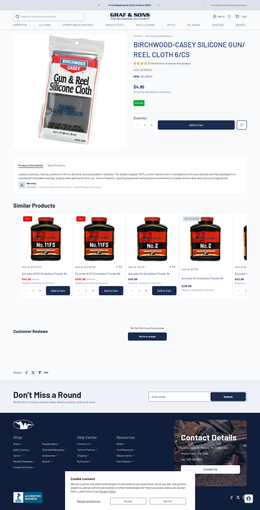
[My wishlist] (229, 16)
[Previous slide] (99, 5)
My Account (83, 461)
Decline (167, 501)
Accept (128, 501)
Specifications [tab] (56, 165)
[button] (142, 63)
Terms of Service (86, 449)
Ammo (16, 443)
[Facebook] (26, 373)
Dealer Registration (237, 5)
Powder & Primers (23, 467)
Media (120, 443)
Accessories (48, 455)
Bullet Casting (20, 449)
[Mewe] (46, 373)
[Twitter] (33, 373)
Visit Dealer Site (218, 5)
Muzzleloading (49, 443)
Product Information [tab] (30, 165)
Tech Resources (125, 449)
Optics (16, 455)
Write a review (147, 336)
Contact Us (83, 443)
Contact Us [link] (210, 469)
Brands (46, 461)
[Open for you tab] (248, 498)
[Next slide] (158, 5)
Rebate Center (124, 455)
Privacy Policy (107, 491)
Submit (228, 396)
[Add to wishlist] (242, 125)
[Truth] (39, 373)
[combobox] (44, 16)
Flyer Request (124, 461)
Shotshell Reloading (52, 449)
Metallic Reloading (23, 461)
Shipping (81, 455)
